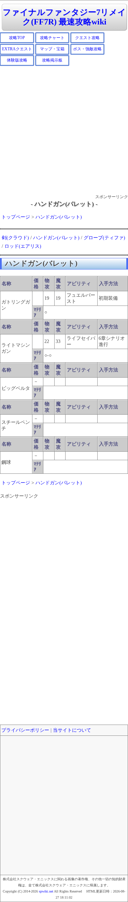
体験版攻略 (17, 60)
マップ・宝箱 (52, 49)
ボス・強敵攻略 (87, 49)
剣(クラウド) (15, 237)
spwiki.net (46, 891)
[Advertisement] (64, 129)
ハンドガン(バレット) (58, 217)
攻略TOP (17, 37)
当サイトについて (72, 730)
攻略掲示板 (52, 60)
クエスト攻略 (87, 37)
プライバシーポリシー (25, 730)
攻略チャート (52, 37)
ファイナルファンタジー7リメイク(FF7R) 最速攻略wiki (64, 17)
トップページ (15, 217)
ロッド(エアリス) (22, 246)
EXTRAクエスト (17, 49)
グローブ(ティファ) (104, 237)
